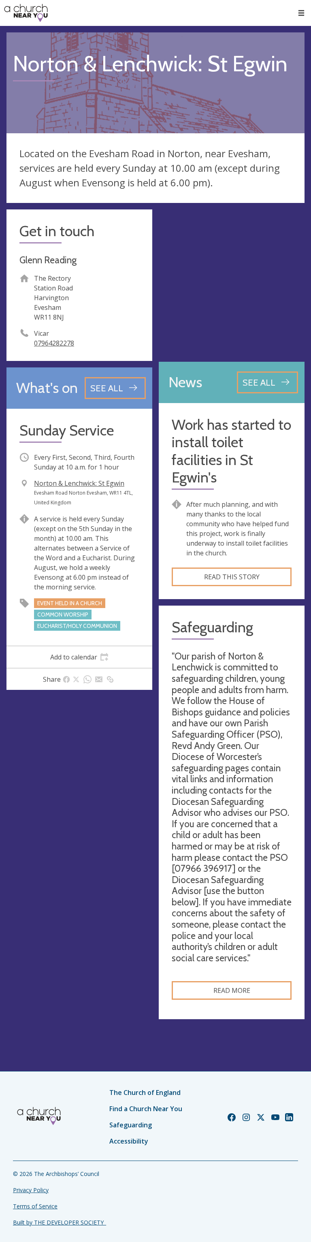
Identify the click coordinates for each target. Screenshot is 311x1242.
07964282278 (54, 343)
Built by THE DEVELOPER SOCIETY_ (59, 1222)
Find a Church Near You (145, 1108)
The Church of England (145, 1092)
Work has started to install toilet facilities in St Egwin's (231, 451)
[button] (301, 13)
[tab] (79, 657)
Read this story (232, 576)
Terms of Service (35, 1206)
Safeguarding (130, 1124)
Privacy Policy (31, 1190)
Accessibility (128, 1141)
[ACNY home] (26, 13)
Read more (231, 990)
